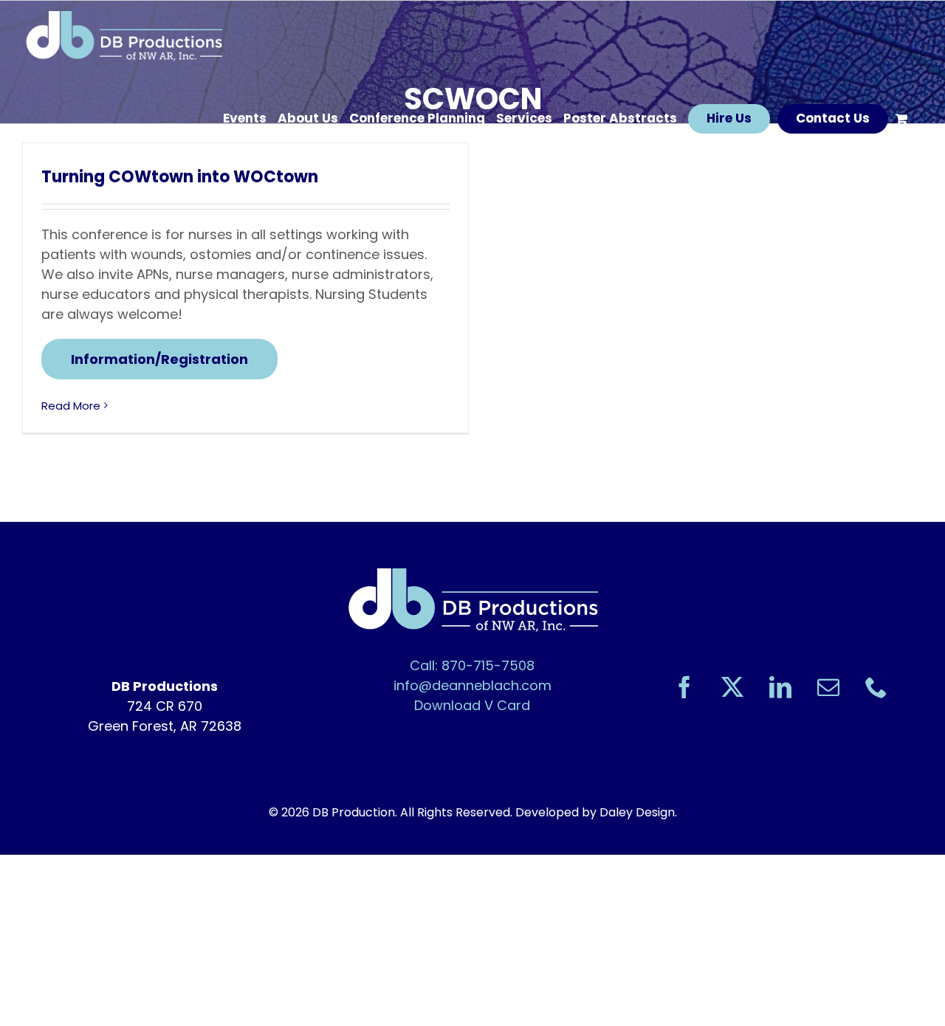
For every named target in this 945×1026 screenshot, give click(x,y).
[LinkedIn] (780, 687)
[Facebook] (684, 687)
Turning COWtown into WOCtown (179, 176)
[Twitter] (732, 687)
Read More (70, 405)
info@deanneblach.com (472, 685)
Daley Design (637, 812)
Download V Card (472, 705)
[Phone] (876, 687)
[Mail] (828, 687)
